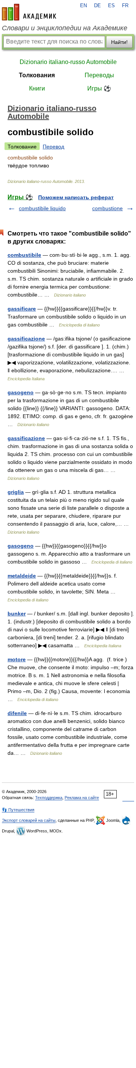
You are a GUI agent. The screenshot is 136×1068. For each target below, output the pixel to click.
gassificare (22, 309)
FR (125, 5)
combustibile (24, 255)
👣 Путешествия (18, 809)
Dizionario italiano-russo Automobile (68, 62)
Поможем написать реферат (76, 197)
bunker (17, 614)
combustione (107, 208)
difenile (17, 713)
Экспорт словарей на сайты (29, 820)
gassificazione (26, 339)
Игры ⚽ (99, 88)
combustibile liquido (42, 208)
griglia (16, 492)
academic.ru (29, 12)
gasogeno (21, 392)
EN (83, 5)
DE (97, 5)
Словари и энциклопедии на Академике (64, 28)
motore (17, 659)
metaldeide (22, 576)
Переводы (99, 75)
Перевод (53, 147)
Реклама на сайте (82, 797)
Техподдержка (48, 797)
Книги (37, 88)
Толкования (37, 75)
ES (111, 5)
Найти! (119, 42)
